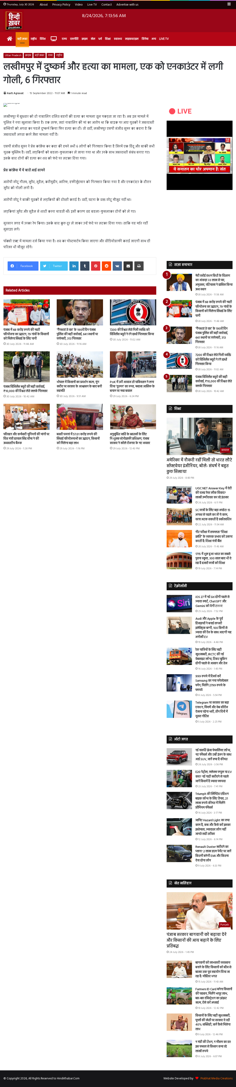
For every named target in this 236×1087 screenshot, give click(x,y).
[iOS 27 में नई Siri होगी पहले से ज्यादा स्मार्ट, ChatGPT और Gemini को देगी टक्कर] (179, 603)
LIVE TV (164, 39)
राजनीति (74, 39)
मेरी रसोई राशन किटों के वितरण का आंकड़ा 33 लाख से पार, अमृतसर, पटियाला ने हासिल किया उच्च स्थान (214, 282)
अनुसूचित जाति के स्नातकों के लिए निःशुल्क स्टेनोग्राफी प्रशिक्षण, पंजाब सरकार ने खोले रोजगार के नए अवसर (130, 439)
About (44, 4)
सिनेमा (145, 39)
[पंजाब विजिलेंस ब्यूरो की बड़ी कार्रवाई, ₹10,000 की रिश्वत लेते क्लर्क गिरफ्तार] (26, 366)
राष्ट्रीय (34, 39)
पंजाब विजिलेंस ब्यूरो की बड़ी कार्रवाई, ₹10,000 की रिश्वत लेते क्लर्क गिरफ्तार (25, 389)
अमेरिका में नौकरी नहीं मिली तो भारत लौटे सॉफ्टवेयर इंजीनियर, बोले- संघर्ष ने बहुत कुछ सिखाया (199, 466)
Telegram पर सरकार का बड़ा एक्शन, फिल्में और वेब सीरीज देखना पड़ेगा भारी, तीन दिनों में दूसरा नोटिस (212, 709)
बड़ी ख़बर (22, 39)
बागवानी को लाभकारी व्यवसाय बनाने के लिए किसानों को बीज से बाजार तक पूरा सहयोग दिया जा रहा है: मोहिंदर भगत (213, 969)
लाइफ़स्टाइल (132, 39)
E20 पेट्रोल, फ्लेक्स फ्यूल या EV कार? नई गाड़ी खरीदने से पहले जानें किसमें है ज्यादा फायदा (213, 776)
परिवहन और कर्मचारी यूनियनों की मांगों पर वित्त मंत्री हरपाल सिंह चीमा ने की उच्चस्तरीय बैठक (26, 439)
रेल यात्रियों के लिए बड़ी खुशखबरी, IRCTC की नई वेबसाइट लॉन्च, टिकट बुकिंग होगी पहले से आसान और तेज (211, 656)
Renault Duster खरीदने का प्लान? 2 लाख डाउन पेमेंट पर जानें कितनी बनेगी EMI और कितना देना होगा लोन (213, 853)
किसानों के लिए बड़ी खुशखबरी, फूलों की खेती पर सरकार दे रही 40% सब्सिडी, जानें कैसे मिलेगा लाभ (212, 1022)
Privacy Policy (61, 4)
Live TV (92, 4)
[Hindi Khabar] (13, 20)
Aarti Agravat (15, 93)
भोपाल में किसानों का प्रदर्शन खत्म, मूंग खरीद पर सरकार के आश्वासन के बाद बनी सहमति (79, 387)
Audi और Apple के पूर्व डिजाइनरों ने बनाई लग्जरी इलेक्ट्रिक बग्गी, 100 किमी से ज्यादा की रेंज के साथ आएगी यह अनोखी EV (213, 628)
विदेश (43, 39)
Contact (106, 4)
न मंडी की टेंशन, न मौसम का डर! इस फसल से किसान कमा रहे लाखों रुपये (213, 1046)
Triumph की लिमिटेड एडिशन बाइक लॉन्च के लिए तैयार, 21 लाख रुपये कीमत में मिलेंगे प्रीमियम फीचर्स (212, 800)
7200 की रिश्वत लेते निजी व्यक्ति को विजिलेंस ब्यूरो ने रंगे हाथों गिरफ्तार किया (132, 332)
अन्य (154, 39)
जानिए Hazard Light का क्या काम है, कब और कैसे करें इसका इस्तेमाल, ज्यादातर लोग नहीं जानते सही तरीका (212, 827)
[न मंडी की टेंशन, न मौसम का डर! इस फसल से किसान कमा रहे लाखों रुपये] (179, 1048)
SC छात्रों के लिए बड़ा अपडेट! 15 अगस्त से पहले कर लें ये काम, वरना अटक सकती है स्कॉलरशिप (213, 515)
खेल (93, 39)
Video (79, 4)
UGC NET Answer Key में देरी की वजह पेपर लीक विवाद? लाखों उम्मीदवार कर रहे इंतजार (213, 493)
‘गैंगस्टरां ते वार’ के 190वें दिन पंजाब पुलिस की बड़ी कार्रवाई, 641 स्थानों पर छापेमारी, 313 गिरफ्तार (77, 334)
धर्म (100, 39)
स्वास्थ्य (118, 39)
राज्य (64, 39)
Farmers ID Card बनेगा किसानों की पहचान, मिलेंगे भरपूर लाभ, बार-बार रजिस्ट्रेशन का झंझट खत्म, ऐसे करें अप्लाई (213, 996)
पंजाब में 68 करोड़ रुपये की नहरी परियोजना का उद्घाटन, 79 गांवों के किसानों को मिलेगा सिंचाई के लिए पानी (26, 334)
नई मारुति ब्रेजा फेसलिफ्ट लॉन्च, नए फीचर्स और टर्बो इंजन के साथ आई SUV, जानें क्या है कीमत (213, 755)
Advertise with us (127, 4)
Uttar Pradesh (13, 55)
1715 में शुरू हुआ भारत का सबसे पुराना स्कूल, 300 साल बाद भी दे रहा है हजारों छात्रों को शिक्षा (213, 558)
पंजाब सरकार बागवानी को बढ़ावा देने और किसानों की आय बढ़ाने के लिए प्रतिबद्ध (197, 940)
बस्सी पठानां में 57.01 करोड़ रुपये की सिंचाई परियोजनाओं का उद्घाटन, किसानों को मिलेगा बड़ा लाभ (78, 439)
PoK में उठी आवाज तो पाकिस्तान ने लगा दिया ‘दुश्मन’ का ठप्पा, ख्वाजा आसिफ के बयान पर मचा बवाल (132, 387)
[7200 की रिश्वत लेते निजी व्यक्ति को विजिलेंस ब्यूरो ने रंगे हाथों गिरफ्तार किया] (133, 312)
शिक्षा (108, 39)
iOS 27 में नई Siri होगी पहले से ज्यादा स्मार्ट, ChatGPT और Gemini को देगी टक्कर (212, 601)
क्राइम (85, 39)
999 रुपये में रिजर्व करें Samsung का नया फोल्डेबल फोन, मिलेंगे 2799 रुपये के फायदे (211, 683)
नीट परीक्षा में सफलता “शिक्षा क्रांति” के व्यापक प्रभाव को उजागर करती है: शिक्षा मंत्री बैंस (214, 537)
